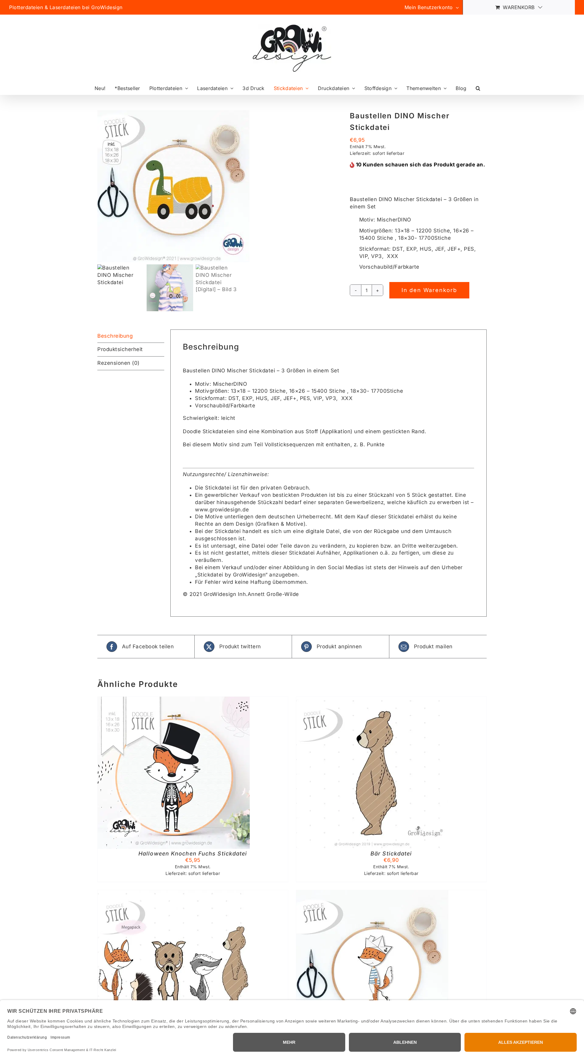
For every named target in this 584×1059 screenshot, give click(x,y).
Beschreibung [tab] (115, 336)
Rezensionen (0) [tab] (118, 363)
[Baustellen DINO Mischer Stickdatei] (219, 186)
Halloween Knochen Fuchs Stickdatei (192, 853)
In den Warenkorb (429, 290)
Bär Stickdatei (391, 853)
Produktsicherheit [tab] (120, 349)
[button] (478, 88)
